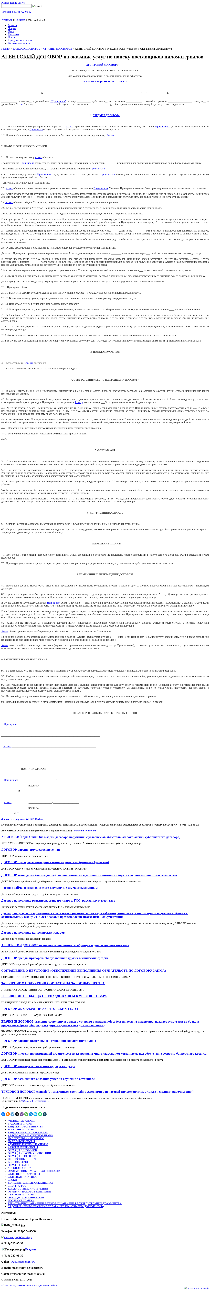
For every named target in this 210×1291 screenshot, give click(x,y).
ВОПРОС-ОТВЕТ (18, 1162)
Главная (12, 25)
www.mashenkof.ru (85, 830)
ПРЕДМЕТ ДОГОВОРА (106, 115)
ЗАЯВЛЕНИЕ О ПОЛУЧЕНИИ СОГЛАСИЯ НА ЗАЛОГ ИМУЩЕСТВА (53, 983)
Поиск (11, 37)
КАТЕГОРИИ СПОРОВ (26, 48)
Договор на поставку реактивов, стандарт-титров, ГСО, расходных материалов (58, 900)
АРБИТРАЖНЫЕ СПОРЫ (23, 1147)
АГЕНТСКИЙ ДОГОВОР (101, 64)
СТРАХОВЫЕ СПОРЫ (21, 1194)
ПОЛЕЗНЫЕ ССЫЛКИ (21, 1200)
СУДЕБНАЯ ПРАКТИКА (22, 1176)
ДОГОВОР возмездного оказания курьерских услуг (38, 1066)
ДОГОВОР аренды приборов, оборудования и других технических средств (54, 958)
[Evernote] (40, 1114)
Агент (20, 104)
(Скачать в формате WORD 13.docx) (105, 81)
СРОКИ (12, 1179)
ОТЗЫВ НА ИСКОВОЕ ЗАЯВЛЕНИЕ (30, 1191)
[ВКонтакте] (3, 1114)
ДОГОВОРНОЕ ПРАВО (21, 1168)
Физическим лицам (19, 43)
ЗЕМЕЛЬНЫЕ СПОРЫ (21, 1129)
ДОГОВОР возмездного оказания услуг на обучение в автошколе (48, 1079)
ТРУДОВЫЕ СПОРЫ (20, 1123)
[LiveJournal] (45, 1114)
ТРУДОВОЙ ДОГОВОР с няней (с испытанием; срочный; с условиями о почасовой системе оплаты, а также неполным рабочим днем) (97, 1091)
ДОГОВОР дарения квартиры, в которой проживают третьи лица (48, 1040)
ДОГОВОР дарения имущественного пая (30, 849)
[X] (17, 1114)
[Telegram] (12, 1114)
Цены (11, 31)
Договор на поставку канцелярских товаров (33, 932)
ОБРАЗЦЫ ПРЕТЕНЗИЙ (22, 1156)
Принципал (36, 129)
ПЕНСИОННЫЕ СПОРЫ (22, 1159)
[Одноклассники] (8, 1114)
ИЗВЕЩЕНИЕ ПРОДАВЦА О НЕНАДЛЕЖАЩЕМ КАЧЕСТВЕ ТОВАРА (54, 996)
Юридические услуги (13, 2)
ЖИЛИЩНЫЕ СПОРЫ (21, 1120)
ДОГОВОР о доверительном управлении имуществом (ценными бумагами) (55, 862)
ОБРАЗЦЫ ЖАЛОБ (19, 1165)
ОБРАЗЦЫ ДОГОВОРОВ (57, 48)
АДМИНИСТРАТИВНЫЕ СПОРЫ (28, 1144)
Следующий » (41, 1101)
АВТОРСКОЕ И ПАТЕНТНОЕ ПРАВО (30, 1135)
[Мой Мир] (31, 1114)
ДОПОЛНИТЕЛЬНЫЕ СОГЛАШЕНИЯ (30, 1182)
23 (31, 1101)
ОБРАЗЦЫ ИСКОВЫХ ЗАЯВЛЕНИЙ (29, 1153)
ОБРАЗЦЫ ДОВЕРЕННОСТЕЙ (26, 1197)
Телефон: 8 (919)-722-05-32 (16, 11)
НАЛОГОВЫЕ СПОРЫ (21, 1141)
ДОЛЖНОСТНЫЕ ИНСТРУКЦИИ (28, 1188)
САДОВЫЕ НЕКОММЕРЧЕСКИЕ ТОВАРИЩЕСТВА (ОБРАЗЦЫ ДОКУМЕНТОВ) (56, 1206)
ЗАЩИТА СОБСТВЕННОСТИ (25, 1126)
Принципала (162, 126)
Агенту (79, 402)
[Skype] (35, 1114)
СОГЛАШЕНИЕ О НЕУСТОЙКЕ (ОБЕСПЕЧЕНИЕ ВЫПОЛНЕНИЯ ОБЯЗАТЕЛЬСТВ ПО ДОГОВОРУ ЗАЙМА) (83, 970)
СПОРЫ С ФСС (17, 1185)
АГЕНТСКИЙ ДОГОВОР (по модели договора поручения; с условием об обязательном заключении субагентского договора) (90, 837)
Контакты (13, 34)
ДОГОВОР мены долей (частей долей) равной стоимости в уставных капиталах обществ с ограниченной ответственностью (89, 875)
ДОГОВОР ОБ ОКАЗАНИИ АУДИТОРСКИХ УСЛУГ (40, 1008)
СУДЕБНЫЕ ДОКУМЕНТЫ (24, 1173)
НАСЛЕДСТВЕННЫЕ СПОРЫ (26, 1138)
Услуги (12, 28)
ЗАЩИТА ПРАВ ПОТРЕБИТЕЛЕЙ (28, 1132)
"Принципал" (58, 101)
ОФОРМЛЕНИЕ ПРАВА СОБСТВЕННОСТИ (34, 1171)
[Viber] (22, 1114)
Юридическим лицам (20, 40)
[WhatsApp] (26, 1114)
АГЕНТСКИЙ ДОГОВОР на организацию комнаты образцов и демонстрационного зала (65, 945)
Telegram (20, 19)
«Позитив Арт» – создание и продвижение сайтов (29, 1285)
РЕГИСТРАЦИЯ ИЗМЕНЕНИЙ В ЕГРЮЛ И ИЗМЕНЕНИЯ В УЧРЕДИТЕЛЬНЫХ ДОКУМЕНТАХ (65, 1203)
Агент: (7, 746)
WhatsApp (6, 19)
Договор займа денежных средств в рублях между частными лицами (50, 887)
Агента (110, 135)
